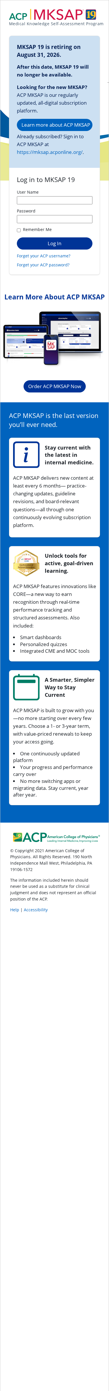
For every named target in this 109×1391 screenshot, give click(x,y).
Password (26, 211)
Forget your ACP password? (43, 264)
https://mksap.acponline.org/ (50, 152)
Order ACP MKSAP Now (54, 386)
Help (15, 909)
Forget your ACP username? (43, 255)
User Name (28, 192)
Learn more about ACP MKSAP (56, 124)
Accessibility (36, 909)
